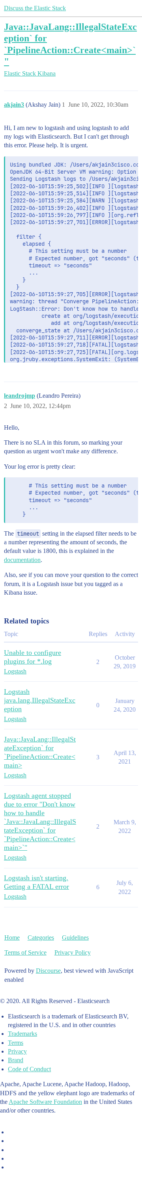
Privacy (17, 1051)
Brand (15, 1060)
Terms (15, 1042)
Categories (41, 937)
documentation (22, 559)
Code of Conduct (29, 1069)
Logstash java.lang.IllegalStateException (39, 700)
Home (12, 937)
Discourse (48, 970)
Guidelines (75, 937)
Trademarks (22, 1033)
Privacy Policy (72, 952)
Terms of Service (25, 952)
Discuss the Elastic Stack (35, 8)
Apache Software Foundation (45, 1101)
